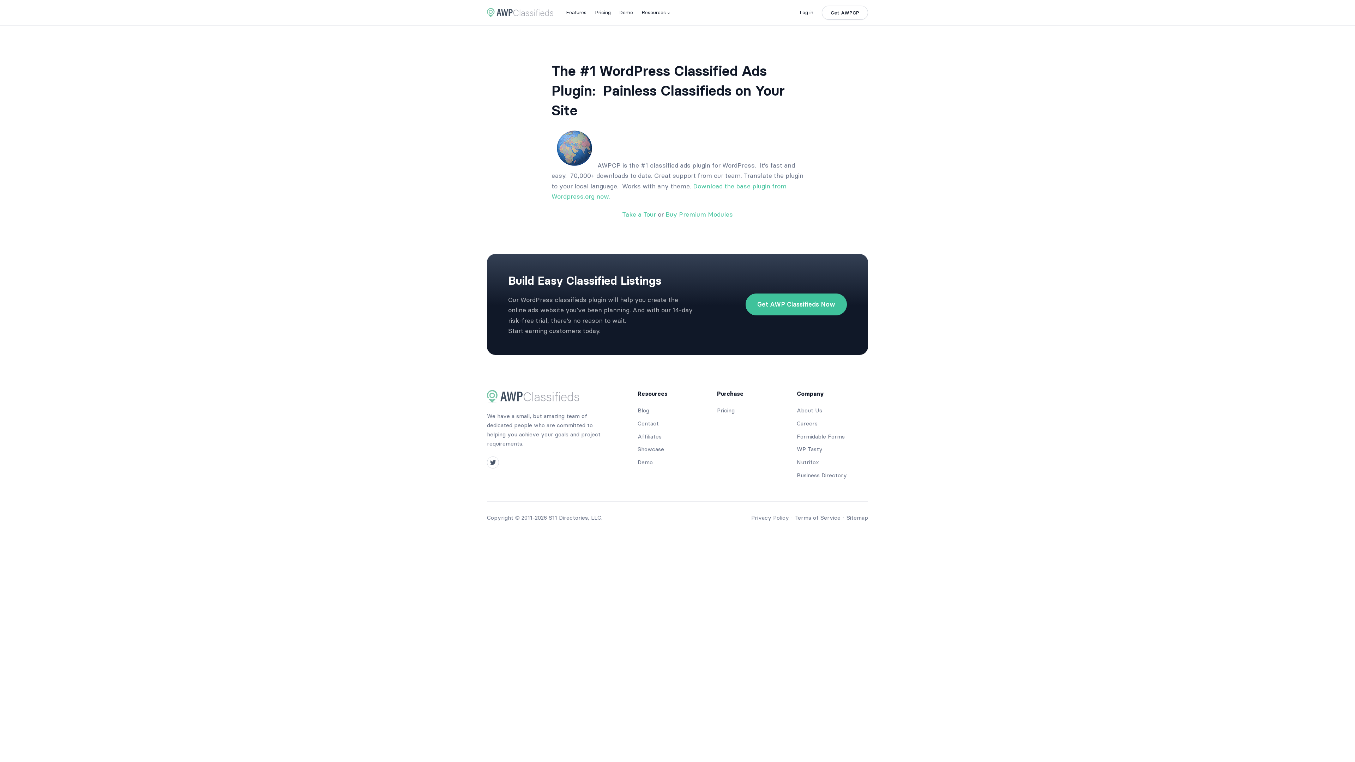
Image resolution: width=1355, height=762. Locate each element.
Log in (806, 12)
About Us (809, 410)
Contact (648, 423)
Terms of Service (818, 517)
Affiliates (650, 436)
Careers (807, 423)
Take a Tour (639, 214)
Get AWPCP (845, 13)
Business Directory (822, 475)
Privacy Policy (770, 517)
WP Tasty (810, 449)
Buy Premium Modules (699, 214)
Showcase (651, 449)
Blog (643, 410)
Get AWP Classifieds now (796, 304)
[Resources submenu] (668, 12)
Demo (645, 462)
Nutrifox (808, 462)
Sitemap (857, 517)
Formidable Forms (821, 436)
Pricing (726, 410)
